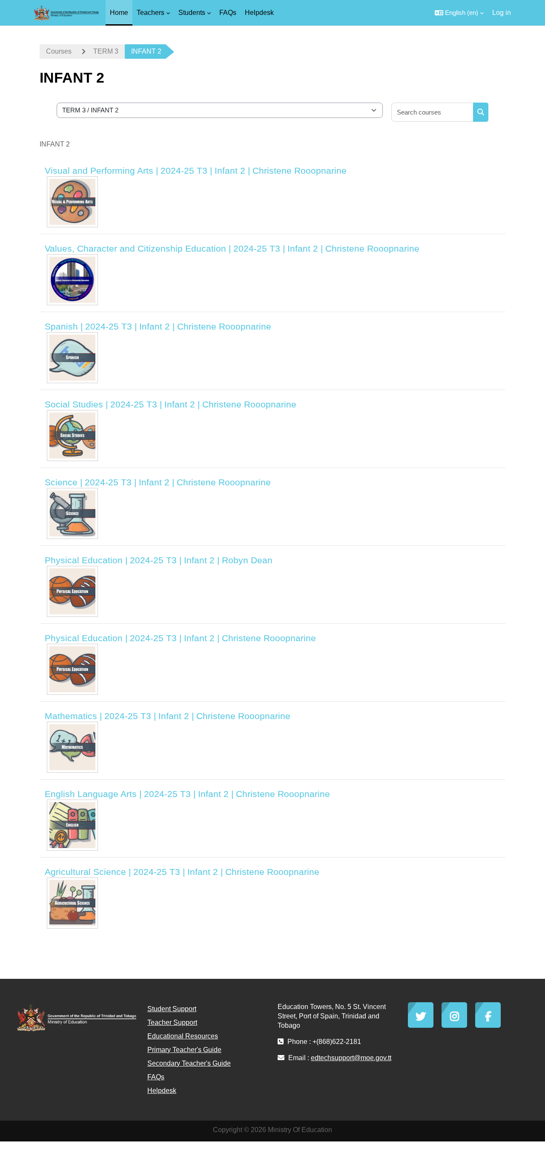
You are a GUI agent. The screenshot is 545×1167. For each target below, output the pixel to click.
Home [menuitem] (119, 12)
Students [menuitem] (191, 12)
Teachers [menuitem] (150, 12)
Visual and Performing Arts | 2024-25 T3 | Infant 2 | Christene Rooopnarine (196, 170)
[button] (459, 13)
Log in (501, 12)
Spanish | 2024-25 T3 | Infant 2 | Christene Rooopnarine (158, 326)
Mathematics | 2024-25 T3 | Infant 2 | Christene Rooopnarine (167, 716)
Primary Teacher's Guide (184, 1049)
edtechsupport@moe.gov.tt (351, 1057)
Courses (59, 51)
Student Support (171, 1008)
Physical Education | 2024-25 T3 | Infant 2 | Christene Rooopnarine (180, 638)
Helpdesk (161, 1090)
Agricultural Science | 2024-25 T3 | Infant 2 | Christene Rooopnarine (182, 872)
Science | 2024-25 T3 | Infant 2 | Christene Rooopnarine (158, 482)
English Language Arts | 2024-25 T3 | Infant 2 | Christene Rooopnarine (187, 794)
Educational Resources (182, 1036)
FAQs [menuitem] (227, 12)
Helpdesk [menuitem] (259, 12)
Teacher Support (172, 1022)
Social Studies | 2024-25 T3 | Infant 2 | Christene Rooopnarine (170, 404)
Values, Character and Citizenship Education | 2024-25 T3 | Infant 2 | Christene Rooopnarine (232, 248)
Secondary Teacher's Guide (189, 1063)
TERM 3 (105, 51)
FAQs (155, 1077)
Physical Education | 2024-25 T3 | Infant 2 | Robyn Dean (158, 560)
